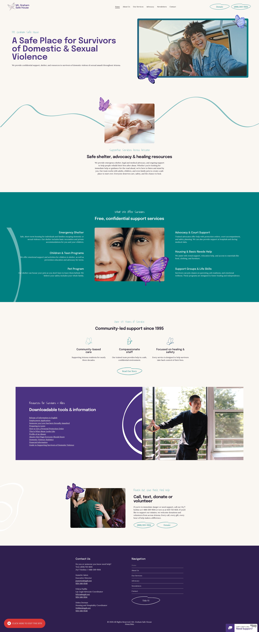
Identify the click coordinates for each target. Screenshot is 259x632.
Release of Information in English (43, 418)
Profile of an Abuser (37, 434)
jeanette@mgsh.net (84, 581)
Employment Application (39, 420)
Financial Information (38, 442)
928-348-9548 (82, 583)
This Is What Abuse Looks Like (42, 431)
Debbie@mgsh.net (83, 608)
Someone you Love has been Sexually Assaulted (49, 423)
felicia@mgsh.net (83, 594)
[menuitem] (117, 7)
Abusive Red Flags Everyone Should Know (47, 437)
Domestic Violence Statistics (41, 439)
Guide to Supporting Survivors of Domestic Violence (51, 445)
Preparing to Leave (37, 426)
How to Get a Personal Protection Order (46, 428)
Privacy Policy (129, 624)
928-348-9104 (81, 597)
